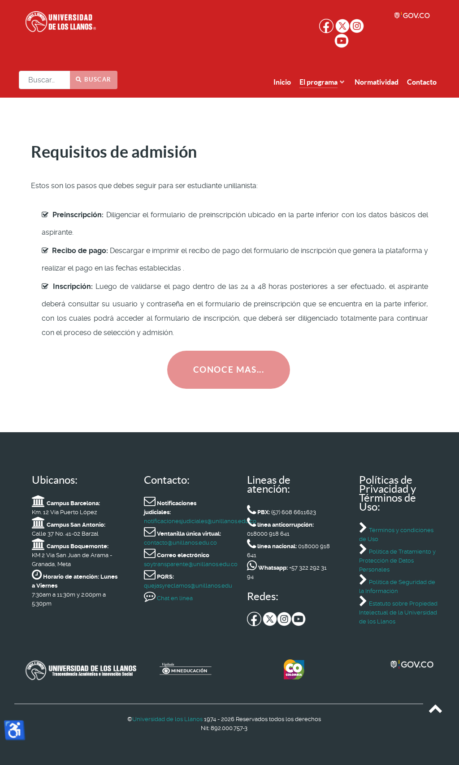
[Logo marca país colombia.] (328, 669)
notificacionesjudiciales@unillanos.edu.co (200, 521)
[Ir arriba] (435, 710)
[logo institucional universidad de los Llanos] (94, 22)
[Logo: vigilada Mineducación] (212, 670)
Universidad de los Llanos (167, 719)
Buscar (97, 79)
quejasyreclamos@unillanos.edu (188, 585)
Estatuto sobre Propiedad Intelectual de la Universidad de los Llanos (398, 612)
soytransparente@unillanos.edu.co (191, 564)
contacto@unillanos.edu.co (180, 542)
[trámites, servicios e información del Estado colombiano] (412, 15)
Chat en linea (174, 598)
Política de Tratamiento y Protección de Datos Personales (397, 560)
